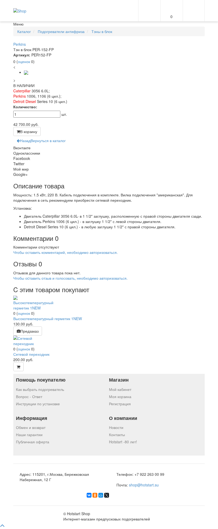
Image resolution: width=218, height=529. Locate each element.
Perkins (19, 44)
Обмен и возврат (30, 427)
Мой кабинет (120, 389)
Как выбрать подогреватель (40, 389)
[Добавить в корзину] (18, 366)
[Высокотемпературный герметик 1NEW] (33, 302)
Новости (116, 427)
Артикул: (21, 54)
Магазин (119, 380)
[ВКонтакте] (89, 495)
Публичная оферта (32, 441)
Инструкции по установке (38, 403)
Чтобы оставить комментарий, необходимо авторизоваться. (65, 252)
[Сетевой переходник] (33, 340)
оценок (24, 61)
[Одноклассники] (95, 495)
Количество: (25, 106)
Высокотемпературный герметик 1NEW (47, 318)
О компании (123, 418)
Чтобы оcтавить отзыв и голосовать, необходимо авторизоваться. (70, 278)
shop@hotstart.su (144, 484)
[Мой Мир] (100, 495)
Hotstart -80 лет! (123, 441)
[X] (106, 495)
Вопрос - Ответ (29, 396)
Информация (31, 418)
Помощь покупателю (40, 380)
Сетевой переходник (31, 354)
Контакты (117, 434)
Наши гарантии (29, 434)
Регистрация (120, 403)
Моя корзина (120, 396)
